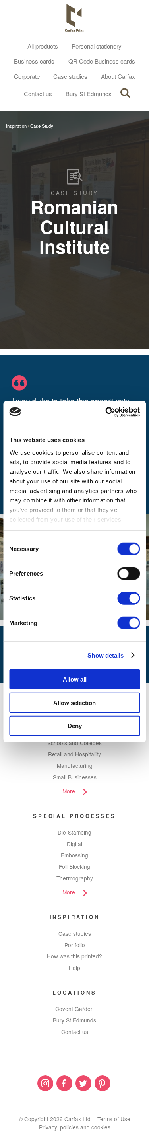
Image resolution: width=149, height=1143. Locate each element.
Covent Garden (74, 1009)
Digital (74, 844)
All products (42, 46)
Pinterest (102, 1083)
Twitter (83, 1083)
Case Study (41, 126)
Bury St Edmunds (89, 94)
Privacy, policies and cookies (74, 1127)
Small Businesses (75, 777)
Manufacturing (75, 765)
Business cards (34, 61)
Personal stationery (97, 46)
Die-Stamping (74, 832)
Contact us (38, 94)
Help (74, 968)
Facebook (64, 1083)
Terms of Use (113, 1119)
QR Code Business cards (101, 61)
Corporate (27, 76)
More (68, 791)
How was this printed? (74, 956)
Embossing (74, 855)
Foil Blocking (74, 866)
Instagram (45, 1083)
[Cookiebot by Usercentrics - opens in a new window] (106, 412)
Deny (75, 725)
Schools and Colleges (74, 743)
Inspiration (16, 126)
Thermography (74, 878)
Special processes (74, 816)
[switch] (128, 573)
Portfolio (74, 945)
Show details (105, 655)
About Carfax (118, 76)
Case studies (70, 76)
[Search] (125, 93)
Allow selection (74, 702)
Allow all (75, 679)
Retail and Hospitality (74, 754)
